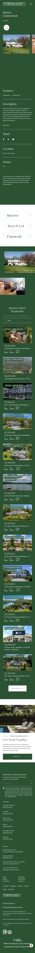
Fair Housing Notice (9, 903)
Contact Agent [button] (16, 765)
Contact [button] (16, 198)
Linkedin (20, 886)
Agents (5, 879)
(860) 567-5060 (7, 813)
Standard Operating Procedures (13, 907)
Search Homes (16, 688)
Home (4, 877)
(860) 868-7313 (7, 832)
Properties (6, 881)
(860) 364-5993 (7, 826)
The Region (21, 877)
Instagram (13, 886)
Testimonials (21, 879)
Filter (9, 320)
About (16, 191)
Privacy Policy (12, 796)
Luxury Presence (25, 944)
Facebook (6, 886)
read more (6, 125)
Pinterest (11, 889)
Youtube (26, 886)
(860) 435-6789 (7, 807)
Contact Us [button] (16, 756)
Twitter (5, 889)
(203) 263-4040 (7, 839)
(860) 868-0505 (8, 820)
